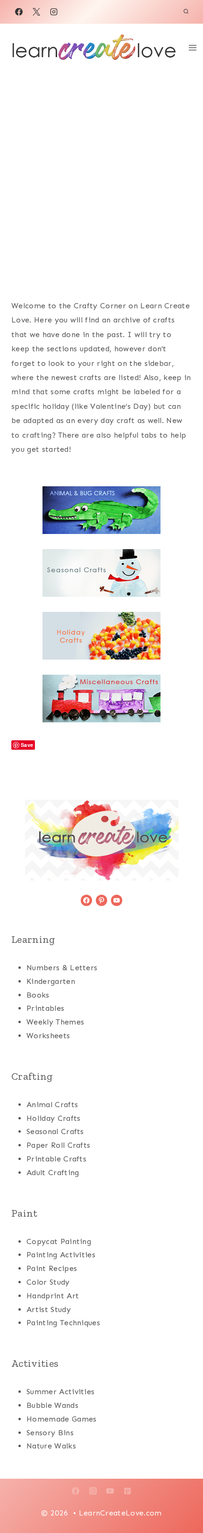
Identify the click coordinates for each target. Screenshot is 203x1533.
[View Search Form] (186, 11)
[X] (36, 11)
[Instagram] (53, 11)
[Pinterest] (127, 1491)
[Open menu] (193, 47)
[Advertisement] (101, 177)
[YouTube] (110, 1491)
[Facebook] (18, 11)
